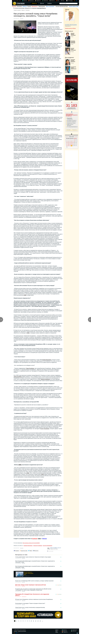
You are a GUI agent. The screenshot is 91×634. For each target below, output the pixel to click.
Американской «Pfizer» (71, 123)
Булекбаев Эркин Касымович (71, 24)
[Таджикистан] (58, 594)
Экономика (19, 6)
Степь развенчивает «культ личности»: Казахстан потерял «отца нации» (33, 557)
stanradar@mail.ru (41, 8)
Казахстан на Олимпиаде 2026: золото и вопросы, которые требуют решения (34, 580)
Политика (14, 6)
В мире (63, 0)
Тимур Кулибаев (30, 368)
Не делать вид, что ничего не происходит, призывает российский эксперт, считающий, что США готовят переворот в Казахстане (33, 589)
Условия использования (22, 631)
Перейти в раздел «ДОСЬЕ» (70, 28)
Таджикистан (38, 0)
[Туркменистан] (59, 594)
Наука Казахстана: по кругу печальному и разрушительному (30, 607)
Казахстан (25, 0)
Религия (29, 6)
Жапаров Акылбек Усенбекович (73, 34)
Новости (23, 10)
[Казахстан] (60, 566)
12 (35, 620)
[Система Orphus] (55, 551)
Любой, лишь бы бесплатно (70, 125)
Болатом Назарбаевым (47, 545)
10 (31, 620)
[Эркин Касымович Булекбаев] (70, 17)
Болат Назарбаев (45, 428)
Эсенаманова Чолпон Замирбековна (73, 67)
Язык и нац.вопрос (50, 6)
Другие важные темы (73, 6)
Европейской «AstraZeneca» (70, 119)
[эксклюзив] (71, 99)
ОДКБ (25, 295)
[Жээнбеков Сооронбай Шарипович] (67, 46)
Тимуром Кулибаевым (37, 545)
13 (71, 142)
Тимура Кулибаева (45, 379)
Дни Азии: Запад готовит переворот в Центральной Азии (30, 584)
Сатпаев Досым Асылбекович (73, 49)
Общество (25, 6)
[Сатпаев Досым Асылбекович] (67, 54)
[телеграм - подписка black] (38, 618)
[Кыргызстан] (57, 594)
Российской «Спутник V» (71, 120)
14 (40, 620)
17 (66, 144)
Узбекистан (53, 0)
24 (66, 145)
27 (71, 145)
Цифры (56, 632)
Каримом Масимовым (28, 545)
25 (68, 145)
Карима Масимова (46, 359)
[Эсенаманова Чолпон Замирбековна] (67, 72)
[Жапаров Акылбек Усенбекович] (67, 39)
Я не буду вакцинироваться (72, 126)
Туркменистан (45, 0)
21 (72, 144)
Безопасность (35, 6)
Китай (58, 0)
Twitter (39, 538)
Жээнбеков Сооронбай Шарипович (73, 41)
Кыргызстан (32, 0)
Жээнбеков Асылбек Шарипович (73, 60)
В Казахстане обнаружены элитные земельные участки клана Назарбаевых (34, 599)
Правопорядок (42, 6)
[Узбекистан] (60, 594)
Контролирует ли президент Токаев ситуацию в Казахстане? (30, 603)
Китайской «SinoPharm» (71, 121)
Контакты (15, 631)
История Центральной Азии (62, 6)
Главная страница (17, 10)
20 (71, 144)
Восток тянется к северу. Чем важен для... (28, 573)
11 (33, 620)
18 (68, 144)
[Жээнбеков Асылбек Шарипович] (67, 65)
